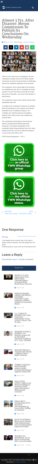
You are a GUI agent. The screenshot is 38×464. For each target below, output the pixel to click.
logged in (15, 259)
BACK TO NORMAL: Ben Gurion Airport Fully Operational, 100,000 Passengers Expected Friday (23, 423)
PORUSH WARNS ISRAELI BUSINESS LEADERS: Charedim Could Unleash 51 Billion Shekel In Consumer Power (23, 298)
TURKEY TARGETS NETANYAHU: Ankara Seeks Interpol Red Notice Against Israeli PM (23, 368)
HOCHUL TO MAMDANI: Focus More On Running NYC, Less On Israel (23, 439)
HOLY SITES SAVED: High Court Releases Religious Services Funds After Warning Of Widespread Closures (23, 386)
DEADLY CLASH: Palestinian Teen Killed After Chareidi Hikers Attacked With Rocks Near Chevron (23, 280)
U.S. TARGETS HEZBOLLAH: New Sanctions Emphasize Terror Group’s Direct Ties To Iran (23, 318)
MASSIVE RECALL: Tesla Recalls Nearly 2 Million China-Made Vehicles (23, 353)
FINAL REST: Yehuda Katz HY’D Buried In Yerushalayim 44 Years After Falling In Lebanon (23, 406)
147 (3, 237)
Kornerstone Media (20, 462)
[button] (1, 1)
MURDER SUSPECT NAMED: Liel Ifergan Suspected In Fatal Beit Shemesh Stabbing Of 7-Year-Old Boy (23, 336)
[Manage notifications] (33, 459)
